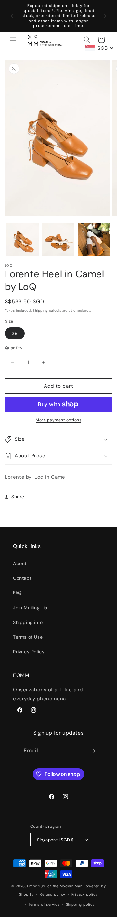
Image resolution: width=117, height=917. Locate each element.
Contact (22, 578)
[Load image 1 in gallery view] (22, 239)
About (20, 563)
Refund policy (52, 894)
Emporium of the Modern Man (54, 886)
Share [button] (17, 497)
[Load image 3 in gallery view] (94, 239)
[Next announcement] (105, 16)
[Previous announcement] (12, 16)
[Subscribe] (93, 750)
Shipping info (28, 622)
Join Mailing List (31, 608)
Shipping (40, 310)
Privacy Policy (29, 652)
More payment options (58, 420)
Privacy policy (85, 894)
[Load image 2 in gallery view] (58, 239)
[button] (13, 40)
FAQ (17, 593)
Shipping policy (80, 904)
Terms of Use (28, 637)
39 (15, 333)
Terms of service (44, 904)
